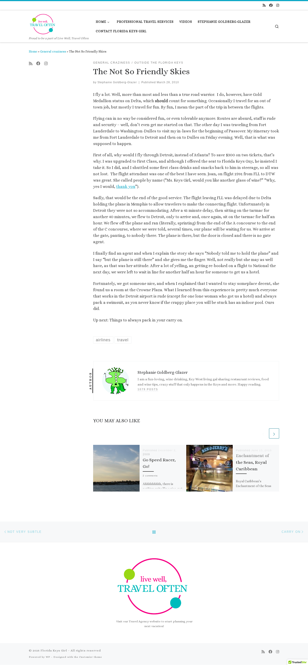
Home (33, 51)
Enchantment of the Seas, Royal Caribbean (252, 462)
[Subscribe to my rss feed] (264, 5)
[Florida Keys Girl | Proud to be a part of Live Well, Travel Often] (43, 23)
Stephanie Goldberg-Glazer (117, 82)
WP (48, 657)
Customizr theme (90, 657)
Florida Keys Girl (54, 650)
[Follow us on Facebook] (271, 5)
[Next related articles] (274, 433)
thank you (125, 186)
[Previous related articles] (263, 433)
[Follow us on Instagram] (277, 5)
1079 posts (148, 389)
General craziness (53, 51)
